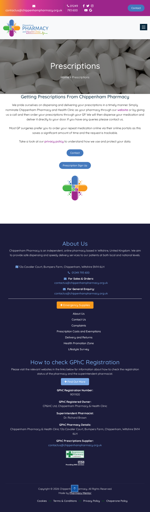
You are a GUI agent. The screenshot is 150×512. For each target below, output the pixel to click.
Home (65, 77)
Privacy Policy (91, 501)
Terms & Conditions (65, 501)
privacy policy (54, 141)
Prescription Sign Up (75, 165)
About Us (79, 313)
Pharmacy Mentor (80, 493)
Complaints (79, 325)
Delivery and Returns (78, 337)
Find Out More (76, 381)
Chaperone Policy (117, 501)
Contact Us (79, 319)
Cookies (42, 501)
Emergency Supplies (76, 305)
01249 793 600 (80, 272)
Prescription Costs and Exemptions (79, 331)
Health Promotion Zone (79, 343)
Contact (136, 8)
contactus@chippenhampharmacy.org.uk (81, 283)
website (122, 110)
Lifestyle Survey (78, 349)
